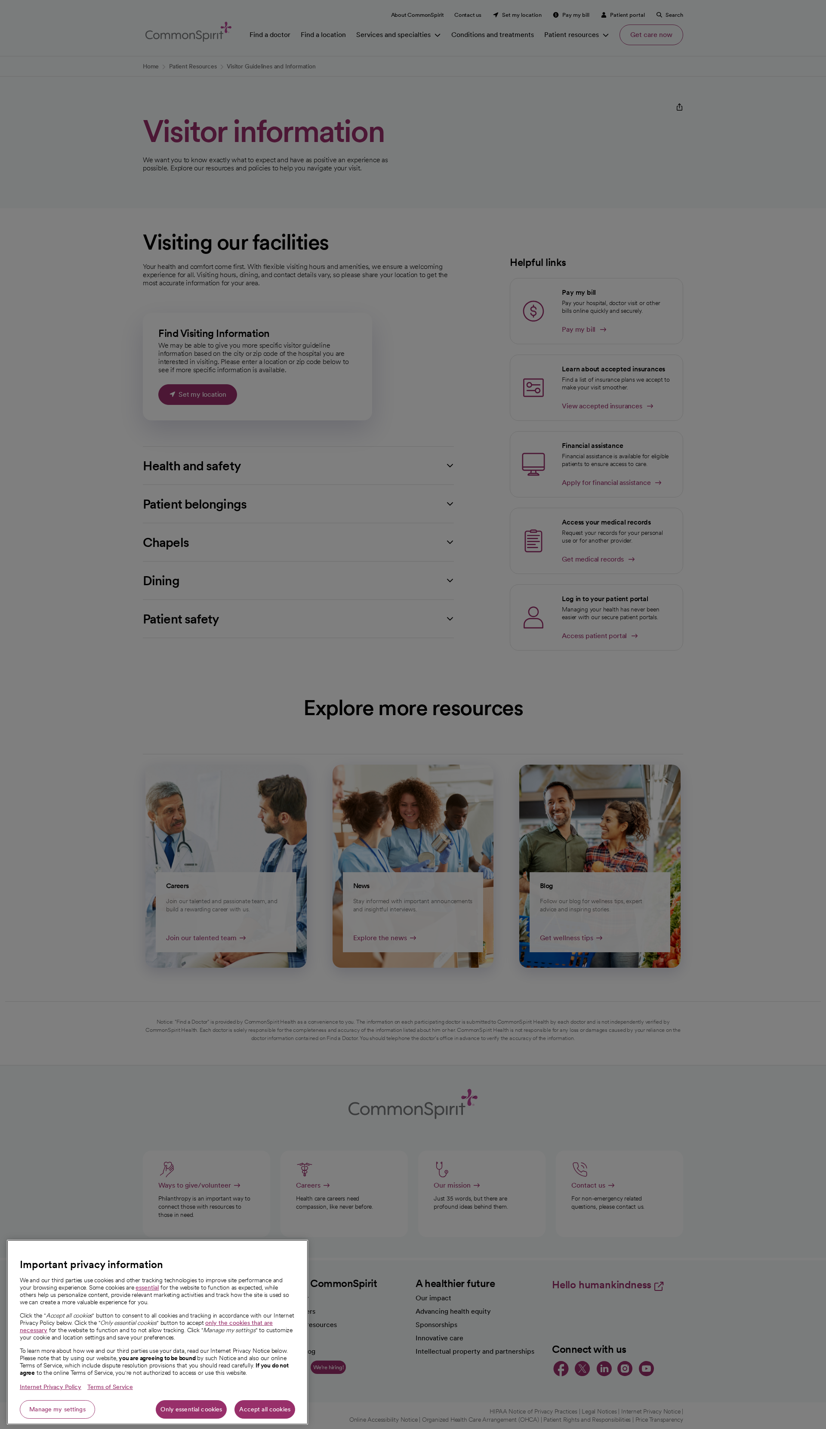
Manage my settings (57, 1409)
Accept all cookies (264, 1409)
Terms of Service (110, 1386)
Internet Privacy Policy (50, 1386)
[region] (157, 1332)
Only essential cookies (191, 1409)
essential (147, 1287)
